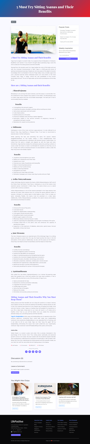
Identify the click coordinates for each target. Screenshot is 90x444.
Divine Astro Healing (62, 424)
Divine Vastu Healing (62, 422)
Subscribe (68, 58)
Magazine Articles (38, 426)
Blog (35, 424)
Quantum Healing (62, 428)
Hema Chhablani (73, 424)
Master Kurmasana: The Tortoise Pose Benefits (68, 37)
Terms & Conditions (50, 426)
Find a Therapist (38, 422)
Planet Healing (61, 426)
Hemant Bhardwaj (73, 422)
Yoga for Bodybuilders (17, 316)
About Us (48, 422)
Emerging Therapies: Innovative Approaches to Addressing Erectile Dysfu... (68, 32)
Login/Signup (15, 372)
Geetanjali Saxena (73, 426)
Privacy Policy (49, 428)
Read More (15, 408)
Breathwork (60, 430)
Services (36, 432)
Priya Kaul (71, 432)
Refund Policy (49, 430)
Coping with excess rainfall (66, 41)
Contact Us (48, 424)
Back (14, 21)
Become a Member (16, 434)
